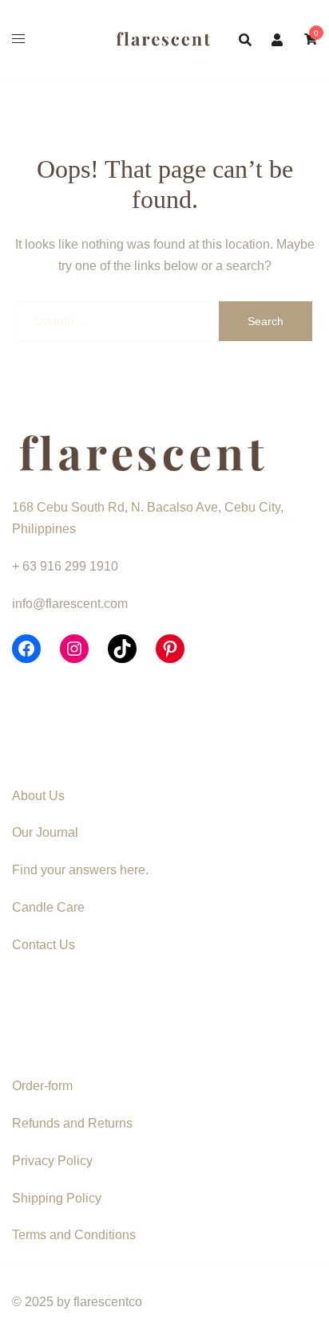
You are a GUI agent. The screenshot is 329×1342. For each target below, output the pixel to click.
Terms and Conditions (74, 1235)
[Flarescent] (164, 38)
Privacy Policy (52, 1160)
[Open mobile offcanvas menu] (18, 39)
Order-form (42, 1086)
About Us (38, 795)
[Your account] (278, 39)
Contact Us (43, 945)
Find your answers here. (80, 870)
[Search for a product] (245, 39)
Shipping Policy (56, 1198)
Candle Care (48, 907)
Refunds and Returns (72, 1123)
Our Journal (45, 832)
